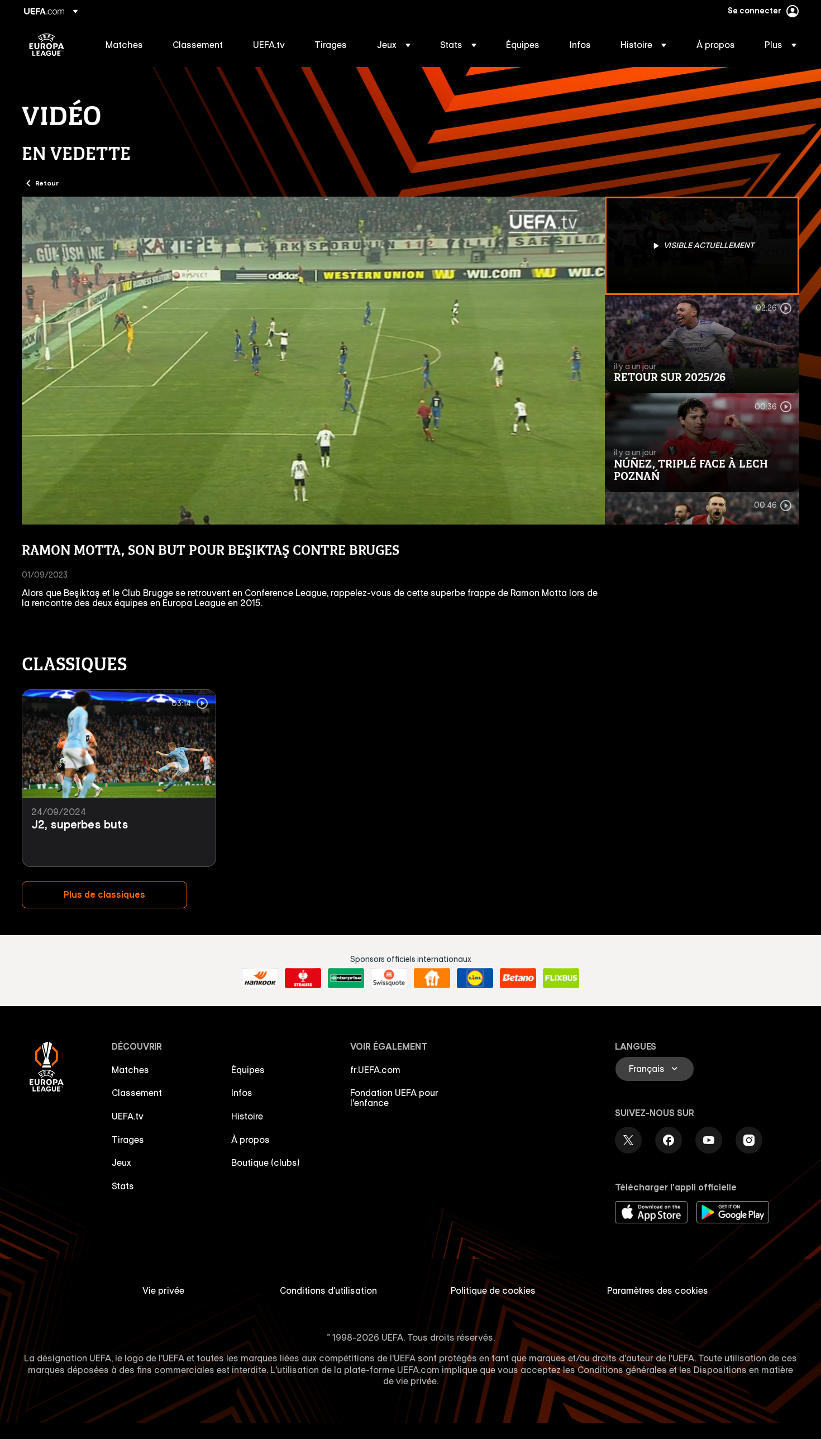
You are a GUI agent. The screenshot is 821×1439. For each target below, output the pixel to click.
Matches (130, 1070)
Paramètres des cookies (657, 1290)
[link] (124, 44)
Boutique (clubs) (265, 1162)
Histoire (247, 1116)
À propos (250, 1140)
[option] (702, 246)
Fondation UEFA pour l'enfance (394, 1098)
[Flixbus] (561, 978)
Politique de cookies (493, 1290)
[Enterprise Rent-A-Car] (346, 978)
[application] (313, 361)
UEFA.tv (128, 1116)
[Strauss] (303, 978)
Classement (137, 1093)
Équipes (248, 1070)
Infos (241, 1093)
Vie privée (163, 1290)
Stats (123, 1186)
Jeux (121, 1162)
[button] (394, 44)
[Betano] (518, 978)
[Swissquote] (389, 978)
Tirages (128, 1140)
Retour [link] (47, 183)
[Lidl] (475, 978)
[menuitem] (125, 44)
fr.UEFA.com (375, 1070)
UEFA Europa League (46, 45)
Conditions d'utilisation (328, 1290)
